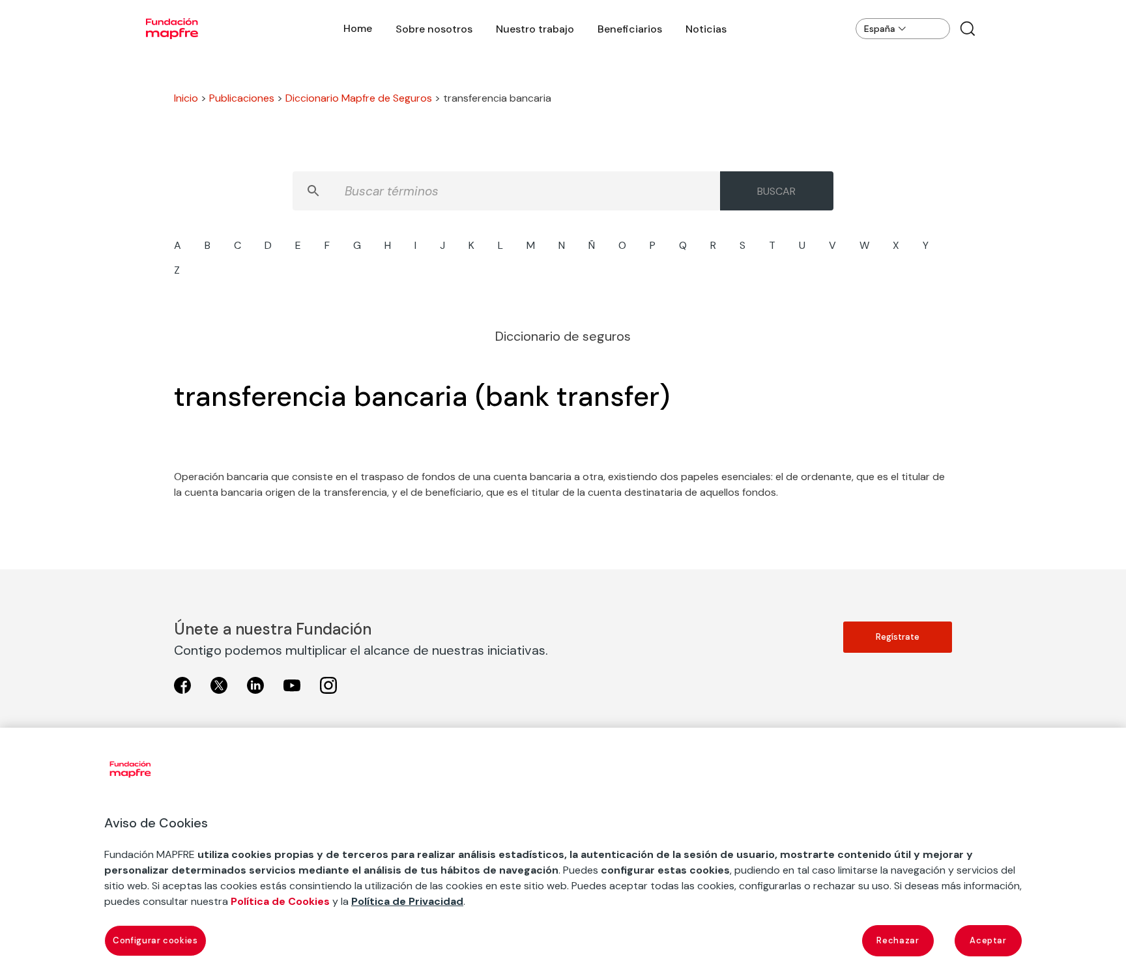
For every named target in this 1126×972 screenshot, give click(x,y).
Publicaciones (241, 98)
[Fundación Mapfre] (172, 28)
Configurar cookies (155, 940)
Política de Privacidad (407, 901)
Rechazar (897, 940)
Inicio (186, 98)
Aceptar (988, 940)
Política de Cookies (280, 901)
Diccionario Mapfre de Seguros (358, 98)
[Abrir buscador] (967, 28)
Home (357, 28)
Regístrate (897, 636)
